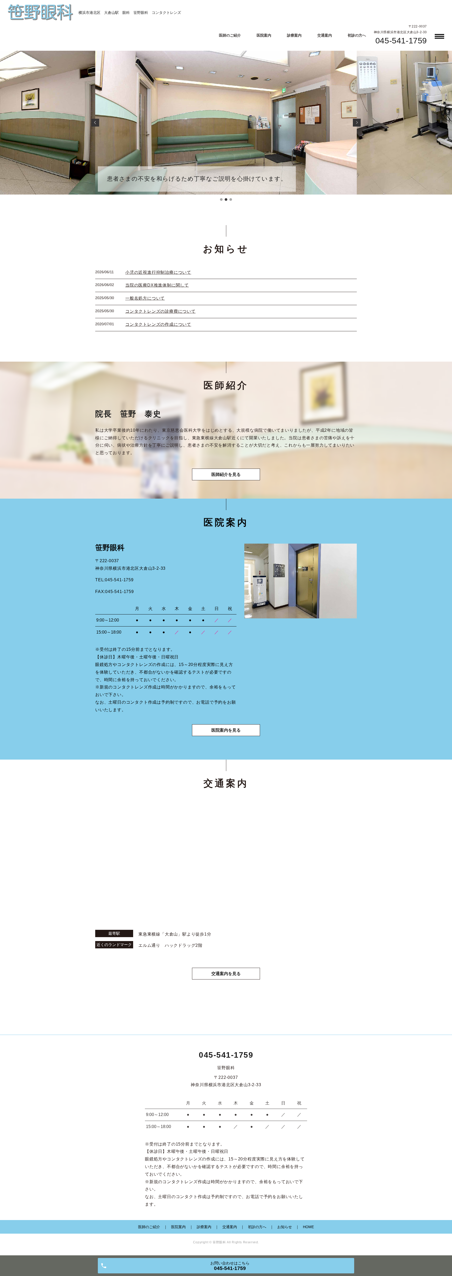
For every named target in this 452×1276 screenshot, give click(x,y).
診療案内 (294, 35)
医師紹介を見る (226, 474)
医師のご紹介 (230, 35)
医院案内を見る (226, 730)
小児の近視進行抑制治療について (158, 272)
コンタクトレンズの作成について (158, 324)
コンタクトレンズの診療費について (160, 311)
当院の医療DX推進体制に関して (157, 285)
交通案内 (324, 35)
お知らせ (284, 1227)
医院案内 (264, 35)
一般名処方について (145, 298)
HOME (308, 1227)
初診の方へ (357, 35)
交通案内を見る (226, 973)
